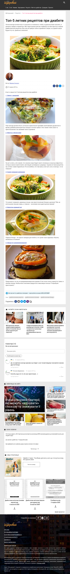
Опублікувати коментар (13, 356)
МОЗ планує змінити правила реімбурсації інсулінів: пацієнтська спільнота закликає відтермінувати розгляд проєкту (55, 329)
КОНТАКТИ (7, 540)
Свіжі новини (11, 429)
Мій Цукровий (9, 13)
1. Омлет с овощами (12, 95)
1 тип (6, 7)
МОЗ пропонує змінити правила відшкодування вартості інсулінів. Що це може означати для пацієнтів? (13, 329)
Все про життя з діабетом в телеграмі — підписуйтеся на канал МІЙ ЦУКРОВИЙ (28, 293)
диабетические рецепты (16, 297)
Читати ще (35, 449)
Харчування (21, 7)
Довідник (45, 7)
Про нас (6, 529)
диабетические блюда (47, 297)
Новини (15, 7)
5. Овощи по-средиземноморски (16, 243)
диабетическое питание (32, 297)
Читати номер (31, 464)
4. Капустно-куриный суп (14, 207)
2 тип (10, 7)
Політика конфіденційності (13, 534)
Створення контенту (11, 537)
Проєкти (50, 7)
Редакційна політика (11, 532)
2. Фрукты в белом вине (13, 133)
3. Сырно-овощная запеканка (15, 172)
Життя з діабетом (36, 7)
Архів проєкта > (60, 512)
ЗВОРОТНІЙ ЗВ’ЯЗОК (10, 542)
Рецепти (28, 7)
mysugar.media (41, 563)
